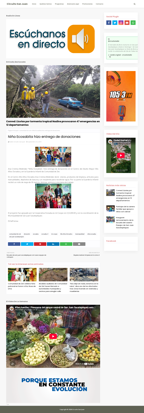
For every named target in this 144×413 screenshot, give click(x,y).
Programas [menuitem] (59, 4)
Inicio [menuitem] (34, 4)
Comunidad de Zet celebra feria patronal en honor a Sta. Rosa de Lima (22, 286)
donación (27, 234)
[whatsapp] (133, 22)
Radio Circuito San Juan (17, 142)
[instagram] (120, 22)
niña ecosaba (91, 234)
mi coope (54, 234)
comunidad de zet (25, 130)
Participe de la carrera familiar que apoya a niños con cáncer (125, 209)
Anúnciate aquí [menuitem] (73, 4)
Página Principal (13, 130)
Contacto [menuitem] (99, 4)
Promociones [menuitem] (87, 4)
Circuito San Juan (17, 3)
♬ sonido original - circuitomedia (120, 55)
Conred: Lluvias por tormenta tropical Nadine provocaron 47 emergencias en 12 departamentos (53, 123)
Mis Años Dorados (66, 234)
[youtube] (127, 22)
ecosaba (35, 234)
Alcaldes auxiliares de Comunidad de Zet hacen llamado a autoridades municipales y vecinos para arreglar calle (53, 287)
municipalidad (79, 234)
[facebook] (108, 22)
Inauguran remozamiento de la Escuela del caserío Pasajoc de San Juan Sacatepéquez (125, 222)
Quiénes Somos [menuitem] (46, 4)
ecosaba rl (45, 234)
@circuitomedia (113, 41)
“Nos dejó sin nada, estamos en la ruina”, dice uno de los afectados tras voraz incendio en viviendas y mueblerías (84, 287)
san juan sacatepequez (16, 237)
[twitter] (114, 22)
